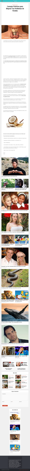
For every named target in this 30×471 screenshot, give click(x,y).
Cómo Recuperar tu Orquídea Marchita (11, 387)
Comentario (4, 393)
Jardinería (10, 375)
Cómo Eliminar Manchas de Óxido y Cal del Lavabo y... (11, 382)
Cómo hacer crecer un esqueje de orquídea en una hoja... (11, 378)
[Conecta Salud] (15, 1)
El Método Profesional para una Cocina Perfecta (24, 387)
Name (3, 401)
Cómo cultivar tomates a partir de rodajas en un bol (24, 377)
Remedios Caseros (15, 4)
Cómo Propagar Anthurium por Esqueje (24, 382)
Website (20, 401)
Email (12, 401)
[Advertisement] (14, 18)
